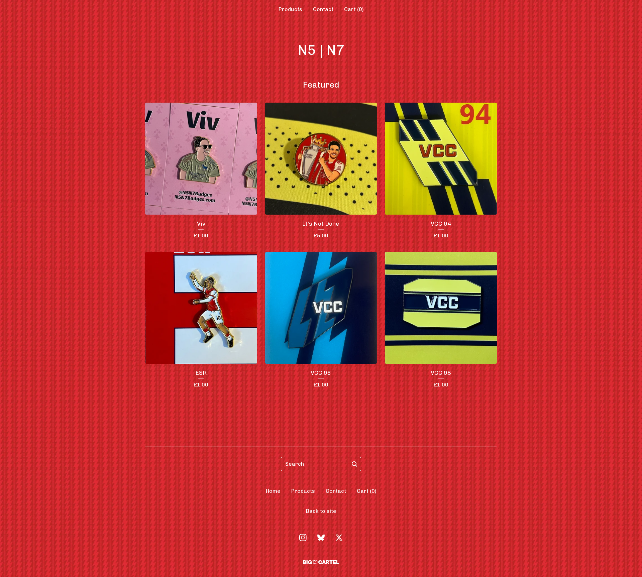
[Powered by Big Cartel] (321, 562)
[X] (339, 537)
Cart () (354, 9)
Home (273, 491)
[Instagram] (303, 537)
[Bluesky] (321, 537)
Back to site (321, 511)
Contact (323, 9)
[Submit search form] (354, 464)
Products (290, 9)
